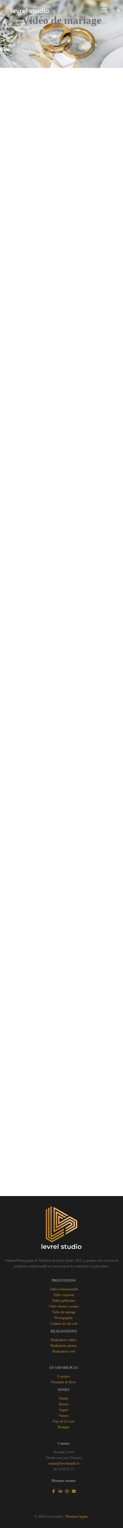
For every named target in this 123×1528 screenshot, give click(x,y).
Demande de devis (63, 1382)
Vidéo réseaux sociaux (64, 1306)
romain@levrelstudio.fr (64, 1463)
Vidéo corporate (63, 1295)
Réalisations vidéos (64, 1340)
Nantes (63, 1398)
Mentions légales (77, 1517)
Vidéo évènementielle (63, 1289)
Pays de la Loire (64, 1421)
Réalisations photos (64, 1346)
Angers (64, 1410)
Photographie (64, 1318)
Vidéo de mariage (64, 1312)
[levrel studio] (26, 10)
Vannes (64, 1416)
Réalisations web (63, 1351)
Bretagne (64, 1427)
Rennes (64, 1404)
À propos (63, 1376)
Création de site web (64, 1324)
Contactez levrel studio (61, 1179)
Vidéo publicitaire (64, 1301)
